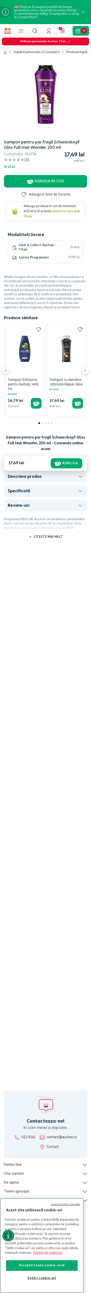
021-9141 (28, 1137)
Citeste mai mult (48, 537)
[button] (35, 30)
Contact (53, 1147)
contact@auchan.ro (62, 1137)
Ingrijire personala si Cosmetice (36, 52)
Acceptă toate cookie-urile (42, 1265)
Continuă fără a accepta (65, 1204)
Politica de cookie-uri (47, 1252)
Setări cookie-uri (41, 1278)
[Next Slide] (85, 370)
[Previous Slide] (6, 370)
